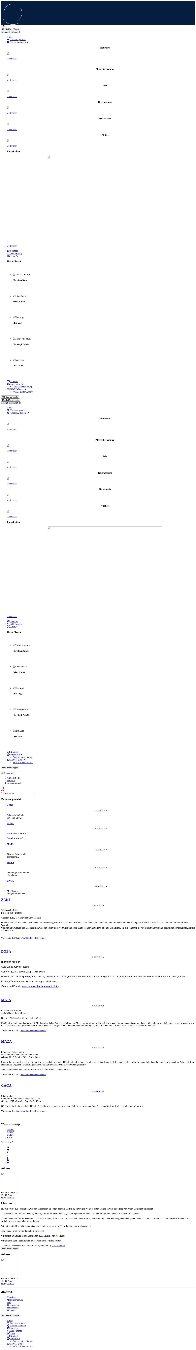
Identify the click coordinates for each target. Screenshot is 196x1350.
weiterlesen (12, 58)
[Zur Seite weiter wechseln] (8, 1160)
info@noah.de (7, 1197)
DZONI (10, 1129)
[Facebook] (2, 788)
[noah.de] (11, 32)
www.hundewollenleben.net (33, 1030)
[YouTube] (2, 790)
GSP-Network (58, 1245)
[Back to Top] (3, 26)
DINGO (10, 1132)
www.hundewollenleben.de (33, 938)
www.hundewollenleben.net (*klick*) (40, 986)
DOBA (10, 823)
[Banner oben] (98, 773)
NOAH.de (99, 811)
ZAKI (10, 805)
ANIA (10, 1137)
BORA (10, 1135)
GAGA (10, 881)
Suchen (4, 793)
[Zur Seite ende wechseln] (8, 1162)
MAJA (10, 844)
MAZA (10, 862)
